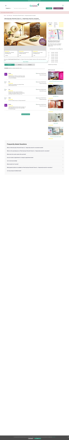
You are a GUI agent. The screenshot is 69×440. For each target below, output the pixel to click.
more (5, 60)
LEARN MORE (31, 438)
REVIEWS (30, 64)
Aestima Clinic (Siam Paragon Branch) (55, 81)
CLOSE (37, 438)
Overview (9, 64)
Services (19, 64)
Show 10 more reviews (25, 114)
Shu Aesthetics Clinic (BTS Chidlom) (55, 109)
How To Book (25, 61)
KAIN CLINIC (56, 123)
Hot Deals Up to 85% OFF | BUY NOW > (34, 0)
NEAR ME (58, 8)
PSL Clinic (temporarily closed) (55, 136)
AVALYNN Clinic (55, 96)
